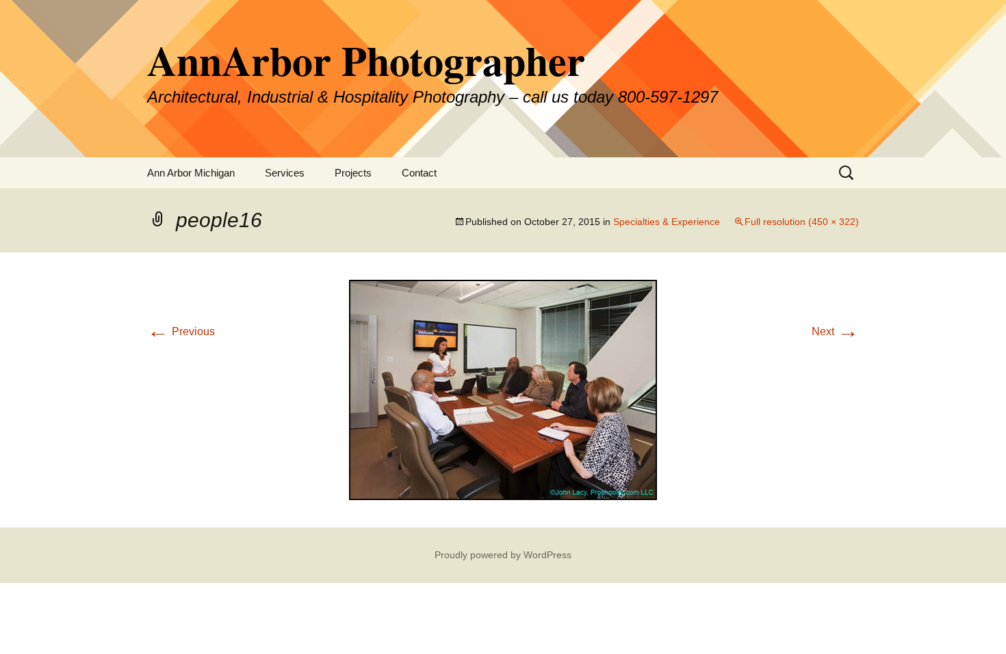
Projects (353, 173)
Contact (419, 173)
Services (285, 173)
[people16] (503, 389)
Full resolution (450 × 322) (802, 221)
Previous (181, 331)
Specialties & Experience (666, 221)
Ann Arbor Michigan (191, 173)
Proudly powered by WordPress (503, 554)
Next (835, 331)
